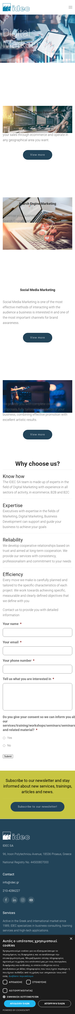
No (9, 745)
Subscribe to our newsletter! (37, 806)
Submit (8, 756)
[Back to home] (16, 7)
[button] (70, 7)
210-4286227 (11, 890)
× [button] (71, 938)
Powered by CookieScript (16, 1010)
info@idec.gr (11, 882)
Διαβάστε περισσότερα (21, 976)
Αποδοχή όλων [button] (20, 1003)
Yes (9, 738)
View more (37, 154)
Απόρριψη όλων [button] (54, 1003)
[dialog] (37, 974)
